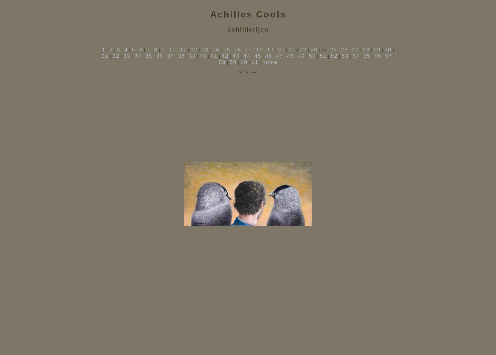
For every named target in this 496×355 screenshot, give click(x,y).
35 (148, 56)
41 (214, 56)
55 (366, 56)
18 (259, 50)
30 (388, 50)
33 (126, 56)
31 (105, 56)
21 (292, 50)
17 (248, 50)
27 (355, 50)
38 (181, 56)
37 (170, 56)
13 (205, 50)
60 (244, 62)
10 (172, 50)
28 (366, 50)
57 (388, 56)
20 (281, 50)
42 (225, 56)
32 (116, 56)
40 (203, 56)
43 (235, 56)
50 (312, 56)
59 (233, 62)
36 (159, 56)
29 (377, 50)
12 (194, 50)
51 (323, 56)
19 (270, 50)
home (270, 62)
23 (314, 50)
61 (254, 62)
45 (257, 56)
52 (334, 56)
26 (344, 50)
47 (279, 56)
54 (355, 56)
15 (226, 50)
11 (183, 50)
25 (333, 50)
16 (237, 50)
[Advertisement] (248, 118)
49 (301, 56)
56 (377, 56)
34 (137, 56)
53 (345, 56)
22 (303, 50)
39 (192, 56)
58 (222, 62)
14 (215, 50)
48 (290, 56)
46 (268, 56)
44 (246, 56)
